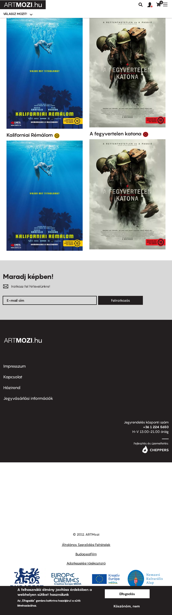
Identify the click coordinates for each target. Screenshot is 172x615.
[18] (145, 134)
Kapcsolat (12, 377)
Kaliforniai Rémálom (29, 135)
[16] (57, 135)
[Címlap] (23, 4)
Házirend (11, 387)
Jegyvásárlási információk (28, 398)
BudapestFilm (86, 554)
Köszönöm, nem (127, 606)
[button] (151, 5)
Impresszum (14, 366)
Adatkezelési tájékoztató (86, 563)
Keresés (140, 4)
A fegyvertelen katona (115, 134)
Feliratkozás (120, 300)
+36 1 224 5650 (156, 427)
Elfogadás (127, 594)
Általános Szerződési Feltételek (86, 545)
